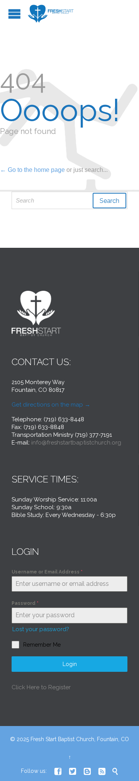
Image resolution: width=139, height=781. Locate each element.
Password (25, 603)
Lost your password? (40, 629)
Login (70, 664)
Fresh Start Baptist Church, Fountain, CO (80, 739)
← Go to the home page (32, 169)
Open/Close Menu (14, 14)
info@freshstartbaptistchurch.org (76, 442)
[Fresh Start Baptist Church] (51, 13)
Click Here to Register (41, 687)
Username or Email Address (47, 572)
